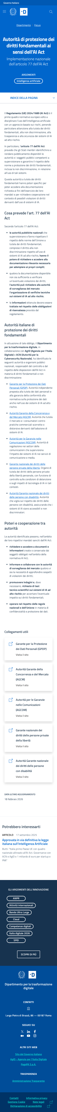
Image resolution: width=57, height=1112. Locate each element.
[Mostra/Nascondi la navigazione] (4, 11)
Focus (37, 25)
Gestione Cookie (16, 1102)
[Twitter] (22, 1031)
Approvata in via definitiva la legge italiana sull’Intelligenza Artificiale (25, 841)
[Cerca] (51, 12)
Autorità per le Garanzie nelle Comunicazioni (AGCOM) (25, 440)
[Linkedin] (28, 1031)
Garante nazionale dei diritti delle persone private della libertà (27, 466)
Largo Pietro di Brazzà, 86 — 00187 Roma (28, 1015)
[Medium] (22, 1036)
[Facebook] (35, 1031)
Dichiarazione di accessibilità (26, 1106)
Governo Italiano (11, 2)
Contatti (14, 1098)
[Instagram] (35, 1036)
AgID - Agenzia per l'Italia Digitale (28, 1059)
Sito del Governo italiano (28, 1054)
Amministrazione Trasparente (28, 1081)
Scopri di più (28, 954)
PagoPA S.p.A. (28, 1064)
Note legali (38, 1102)
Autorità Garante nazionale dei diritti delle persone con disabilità (29, 495)
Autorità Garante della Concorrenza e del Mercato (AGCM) (30, 415)
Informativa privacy (36, 1098)
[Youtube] (28, 1036)
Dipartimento (23, 25)
